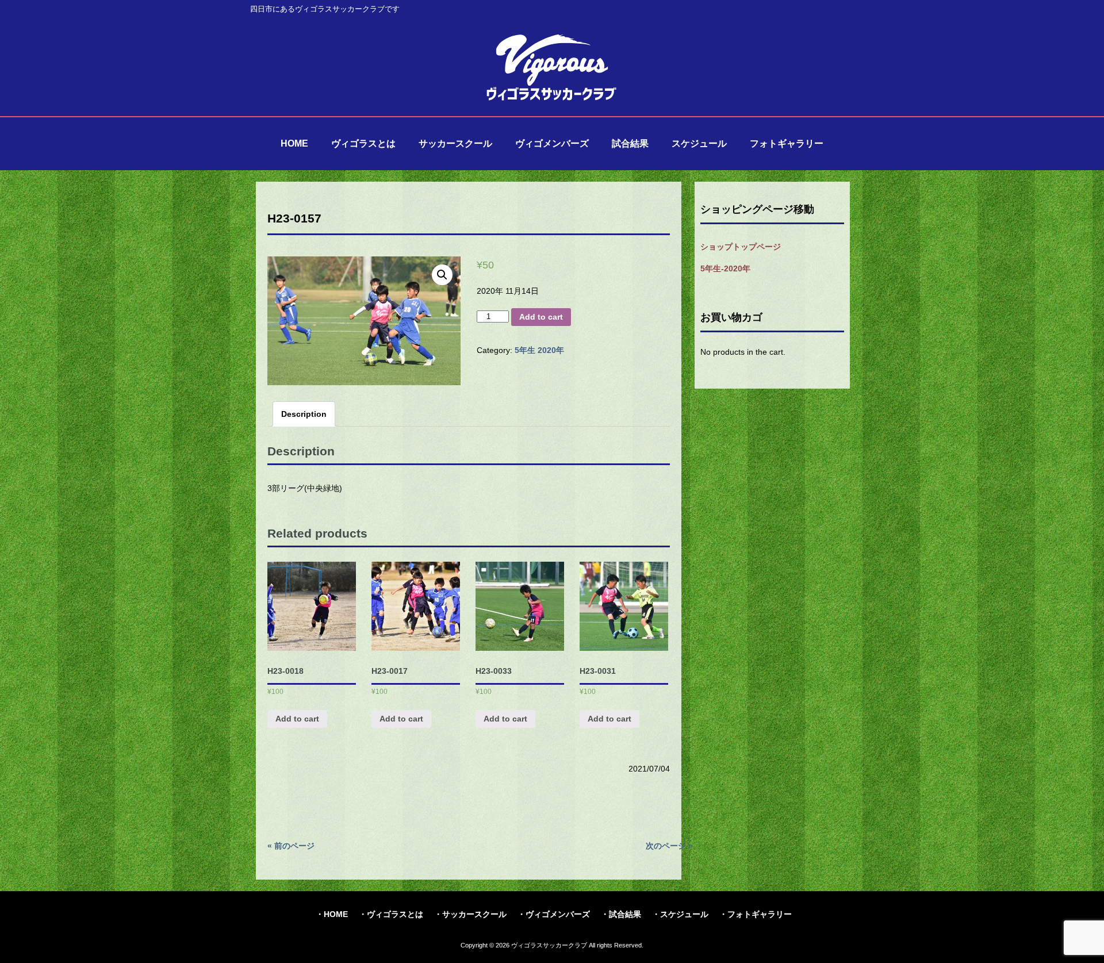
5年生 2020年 (539, 350)
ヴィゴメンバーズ (558, 914)
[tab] (304, 414)
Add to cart (541, 316)
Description (304, 414)
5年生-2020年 (725, 268)
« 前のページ (291, 845)
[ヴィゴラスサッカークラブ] (552, 99)
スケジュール (684, 914)
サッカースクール (474, 914)
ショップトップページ (740, 246)
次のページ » (669, 845)
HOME (336, 914)
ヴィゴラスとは (395, 914)
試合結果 (625, 914)
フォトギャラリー (759, 914)
